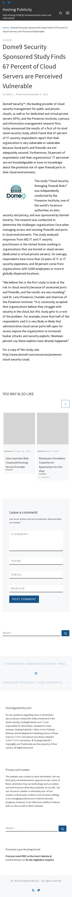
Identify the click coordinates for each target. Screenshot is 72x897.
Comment (19, 534)
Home (6, 27)
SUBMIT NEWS (12, 740)
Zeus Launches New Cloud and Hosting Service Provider (17, 463)
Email (16, 574)
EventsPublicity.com (15, 859)
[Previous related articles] (57, 404)
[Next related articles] (65, 404)
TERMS (18, 736)
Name (16, 560)
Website (18, 588)
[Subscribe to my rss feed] (4, 3)
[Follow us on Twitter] (9, 3)
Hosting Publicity (29, 880)
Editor (9, 94)
